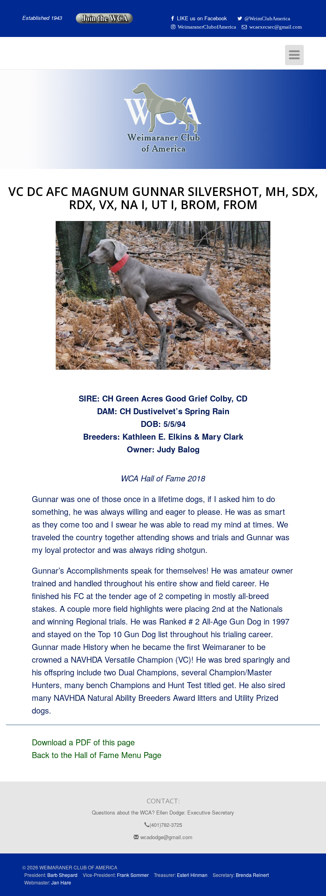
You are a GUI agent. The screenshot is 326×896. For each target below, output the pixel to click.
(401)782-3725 (165, 824)
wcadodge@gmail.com (165, 837)
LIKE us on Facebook (203, 18)
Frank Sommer (133, 874)
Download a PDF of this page (83, 742)
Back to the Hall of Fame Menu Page (96, 754)
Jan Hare (61, 882)
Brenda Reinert (252, 874)
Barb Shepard (62, 874)
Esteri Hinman (192, 874)
